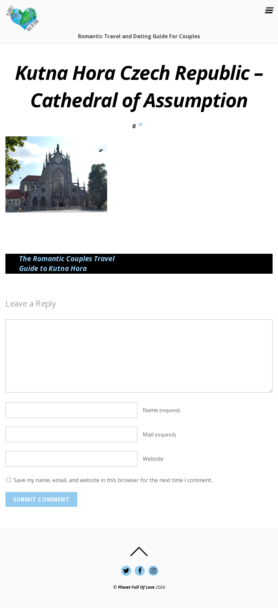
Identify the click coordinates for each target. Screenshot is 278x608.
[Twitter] (126, 570)
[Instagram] (153, 570)
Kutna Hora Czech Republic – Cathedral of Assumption (139, 86)
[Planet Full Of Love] (22, 28)
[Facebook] (140, 570)
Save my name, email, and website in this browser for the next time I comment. (113, 480)
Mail (159, 434)
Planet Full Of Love (136, 587)
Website (153, 459)
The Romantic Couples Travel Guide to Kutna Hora (66, 263)
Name (161, 410)
